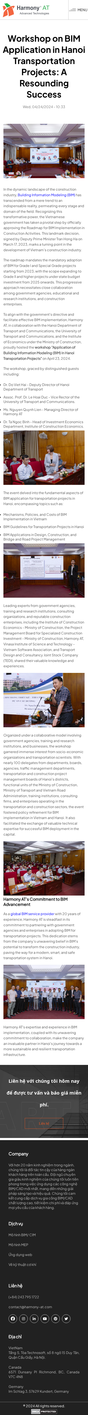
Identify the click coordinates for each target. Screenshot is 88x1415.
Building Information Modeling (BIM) (46, 195)
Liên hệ (44, 1123)
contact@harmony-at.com (30, 1307)
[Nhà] (35, 10)
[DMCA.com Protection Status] (44, 1412)
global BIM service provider (32, 913)
